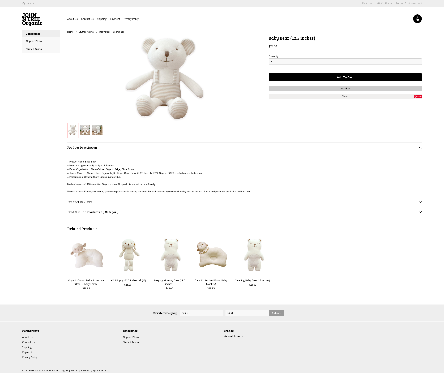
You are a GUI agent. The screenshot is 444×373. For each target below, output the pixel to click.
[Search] (23, 3)
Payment (115, 18)
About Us (72, 18)
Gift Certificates (384, 3)
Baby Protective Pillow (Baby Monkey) (211, 282)
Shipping (101, 18)
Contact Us (87, 18)
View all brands (233, 336)
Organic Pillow (34, 41)
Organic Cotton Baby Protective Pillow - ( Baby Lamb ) (86, 282)
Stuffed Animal (34, 49)
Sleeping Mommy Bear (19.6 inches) (169, 282)
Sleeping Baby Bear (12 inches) (252, 280)
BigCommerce (99, 370)
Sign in (399, 3)
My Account (367, 3)
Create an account (413, 3)
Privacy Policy (131, 18)
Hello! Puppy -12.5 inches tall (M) (127, 280)
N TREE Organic (32, 20)
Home (70, 31)
